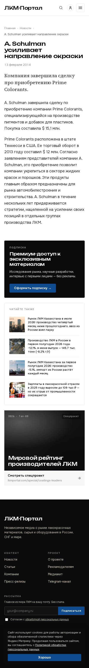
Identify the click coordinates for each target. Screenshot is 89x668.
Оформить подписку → (32, 288)
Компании (11, 574)
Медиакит (55, 574)
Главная (10, 28)
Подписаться (71, 611)
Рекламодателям (61, 567)
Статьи (9, 567)
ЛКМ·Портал (23, 8)
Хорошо (44, 657)
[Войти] (70, 7)
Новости (25, 28)
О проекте (56, 559)
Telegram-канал (59, 581)
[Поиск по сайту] (61, 8)
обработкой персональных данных (47, 619)
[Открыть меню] (80, 7)
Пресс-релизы (14, 581)
